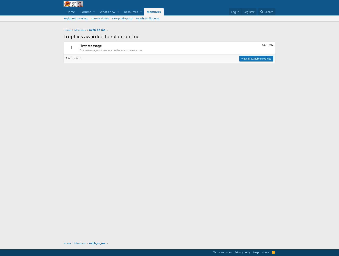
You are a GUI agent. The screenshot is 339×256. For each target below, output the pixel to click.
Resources (131, 12)
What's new (107, 12)
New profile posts (122, 18)
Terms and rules (222, 252)
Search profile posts (147, 18)
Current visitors (100, 18)
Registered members (76, 18)
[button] (94, 11)
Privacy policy (243, 252)
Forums (86, 12)
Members (154, 12)
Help (256, 252)
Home (71, 12)
